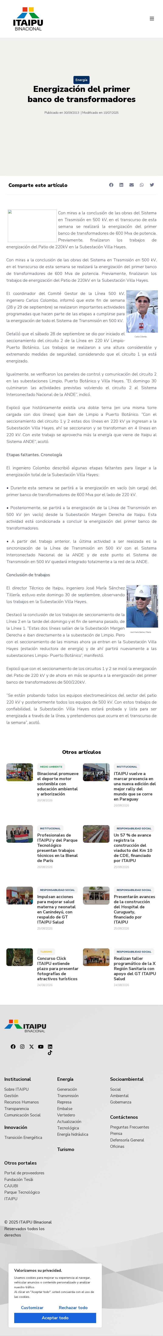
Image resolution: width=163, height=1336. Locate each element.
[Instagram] (22, 1047)
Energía (81, 80)
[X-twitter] (32, 1047)
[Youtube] (41, 1047)
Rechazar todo (73, 1308)
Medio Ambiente (51, 766)
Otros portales (20, 1163)
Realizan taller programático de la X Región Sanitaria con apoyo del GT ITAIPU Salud (135, 968)
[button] (152, 19)
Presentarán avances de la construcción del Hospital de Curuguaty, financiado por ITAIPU (134, 909)
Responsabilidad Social (134, 828)
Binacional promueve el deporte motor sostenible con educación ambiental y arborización (58, 784)
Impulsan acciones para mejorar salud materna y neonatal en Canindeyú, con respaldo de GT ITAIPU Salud (56, 909)
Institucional (127, 766)
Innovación (15, 1127)
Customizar (32, 1308)
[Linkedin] (50, 1047)
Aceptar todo (55, 1318)
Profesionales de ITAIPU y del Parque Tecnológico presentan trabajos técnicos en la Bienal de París (57, 848)
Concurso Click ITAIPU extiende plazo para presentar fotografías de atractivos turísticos (58, 968)
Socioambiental (127, 1079)
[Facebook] (13, 1047)
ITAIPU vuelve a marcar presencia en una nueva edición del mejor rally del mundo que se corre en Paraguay (135, 786)
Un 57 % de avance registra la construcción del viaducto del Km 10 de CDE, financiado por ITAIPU (133, 848)
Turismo (46, 951)
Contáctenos (124, 1117)
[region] (55, 1295)
